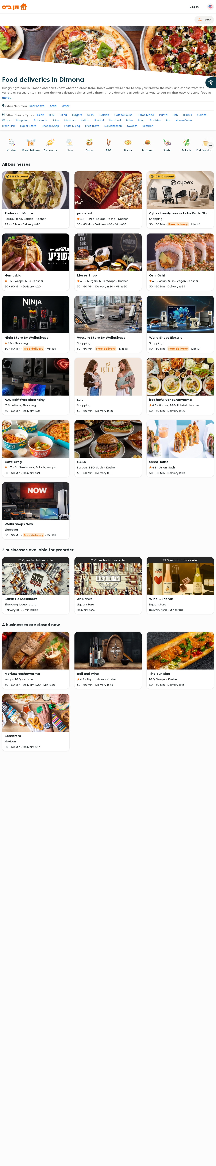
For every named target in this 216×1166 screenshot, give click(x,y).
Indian (85, 120)
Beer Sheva (37, 106)
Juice (56, 120)
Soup (141, 120)
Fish (175, 115)
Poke (129, 120)
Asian (40, 115)
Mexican (70, 120)
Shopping (22, 120)
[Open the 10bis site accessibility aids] (210, 82)
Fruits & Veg (72, 126)
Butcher (148, 126)
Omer (65, 106)
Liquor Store (28, 126)
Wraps (6, 120)
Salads (104, 115)
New (70, 150)
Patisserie (40, 120)
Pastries (155, 120)
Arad (53, 106)
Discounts (50, 150)
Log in (194, 7)
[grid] (108, 440)
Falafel (99, 120)
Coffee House (123, 115)
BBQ (51, 115)
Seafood (115, 120)
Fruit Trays (92, 126)
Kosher (11, 150)
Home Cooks (184, 120)
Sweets (132, 126)
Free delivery (31, 150)
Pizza (63, 115)
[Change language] (210, 6)
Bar (168, 120)
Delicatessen (113, 126)
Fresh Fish (8, 126)
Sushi (90, 115)
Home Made (146, 115)
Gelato (202, 115)
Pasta (163, 115)
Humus (187, 115)
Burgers (77, 115)
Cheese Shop (50, 126)
